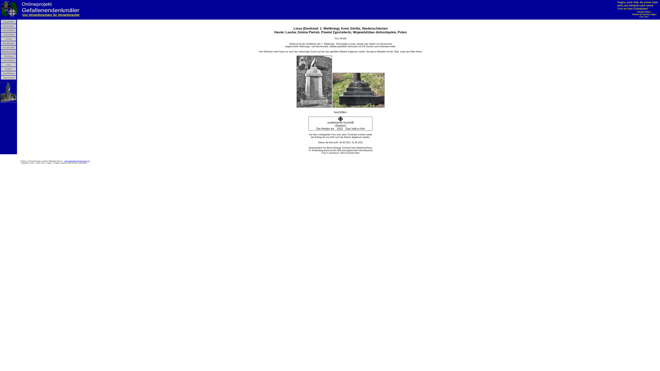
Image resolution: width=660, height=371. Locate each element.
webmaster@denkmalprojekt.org (77, 161)
